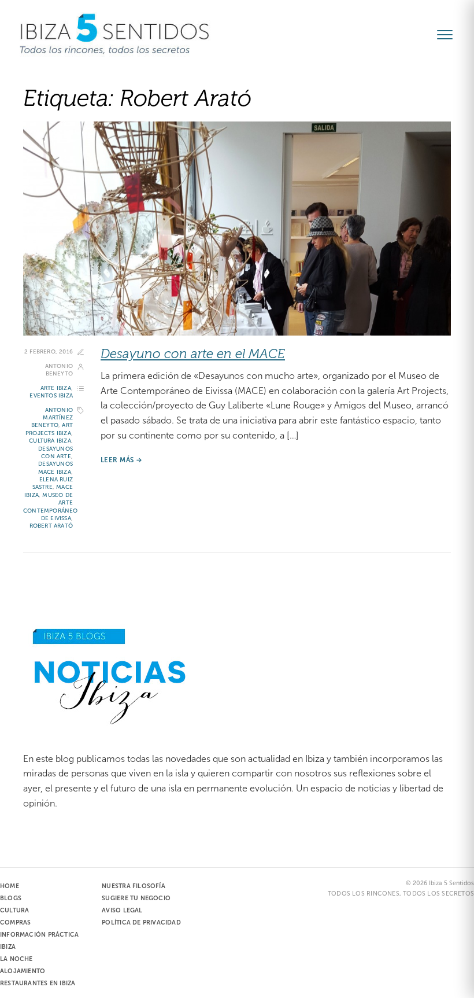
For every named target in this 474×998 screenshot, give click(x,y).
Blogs (10, 897)
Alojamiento (22, 970)
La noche (16, 958)
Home (9, 885)
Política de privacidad (141, 922)
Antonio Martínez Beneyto (52, 418)
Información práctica (39, 934)
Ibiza (8, 946)
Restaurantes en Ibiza (37, 982)
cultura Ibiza (50, 440)
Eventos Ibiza (51, 395)
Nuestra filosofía (133, 885)
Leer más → (122, 459)
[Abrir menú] (449, 34)
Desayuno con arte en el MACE (193, 354)
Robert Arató (51, 525)
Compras (15, 922)
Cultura (14, 910)
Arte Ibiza (55, 388)
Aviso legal (122, 910)
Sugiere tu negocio (136, 897)
